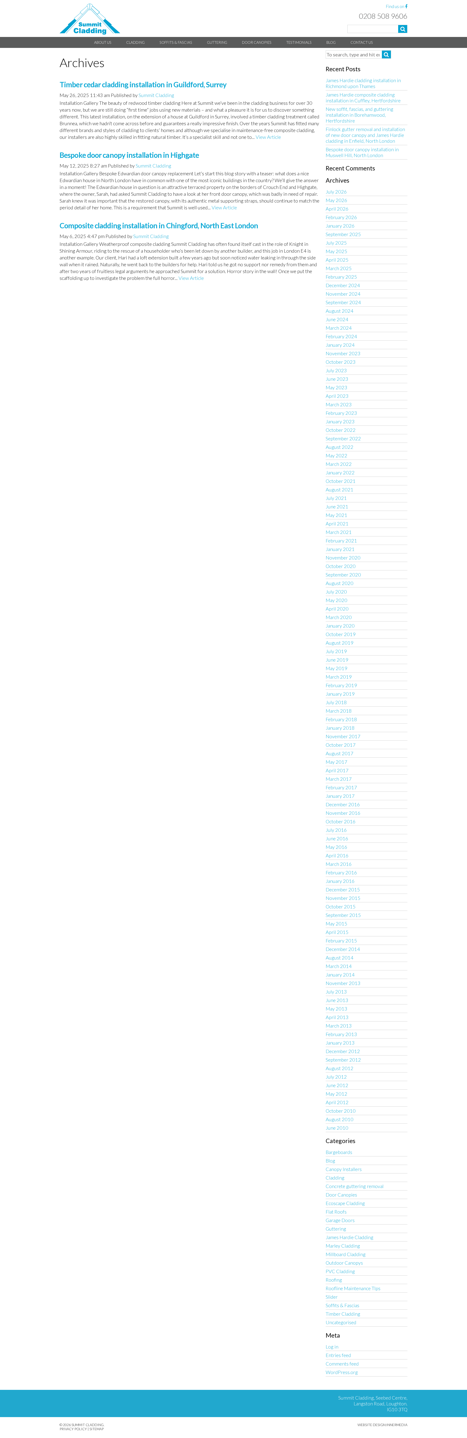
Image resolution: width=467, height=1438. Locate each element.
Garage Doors (340, 1220)
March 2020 (339, 617)
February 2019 (341, 685)
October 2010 (341, 1111)
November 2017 (343, 736)
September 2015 (343, 915)
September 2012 (343, 1060)
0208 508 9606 (383, 15)
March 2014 (339, 966)
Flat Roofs (336, 1212)
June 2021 (337, 506)
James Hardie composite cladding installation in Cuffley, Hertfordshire (363, 97)
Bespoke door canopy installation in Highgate (129, 155)
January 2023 (340, 421)
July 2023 (336, 370)
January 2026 (340, 226)
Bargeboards (339, 1152)
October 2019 (341, 634)
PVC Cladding (340, 1271)
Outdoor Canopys (344, 1263)
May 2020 (336, 600)
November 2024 (343, 294)
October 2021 (341, 481)
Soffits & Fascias (176, 42)
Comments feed (342, 1364)
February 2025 (341, 277)
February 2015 (341, 940)
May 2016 (336, 847)
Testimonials (299, 42)
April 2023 (337, 396)
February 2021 (341, 540)
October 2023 (341, 362)
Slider (332, 1297)
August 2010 (339, 1119)
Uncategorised (341, 1322)
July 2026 (336, 192)
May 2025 (336, 251)
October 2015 (341, 906)
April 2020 (337, 609)
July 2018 (336, 702)
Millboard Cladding (346, 1254)
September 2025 (343, 234)
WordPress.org (342, 1372)
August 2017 (339, 753)
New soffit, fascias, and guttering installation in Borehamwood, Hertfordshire (359, 115)
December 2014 (343, 949)
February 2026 (341, 217)
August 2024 (339, 311)
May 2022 (336, 455)
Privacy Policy (73, 1429)
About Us (102, 42)
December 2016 (343, 804)
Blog (331, 42)
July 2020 (336, 592)
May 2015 (336, 923)
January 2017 (340, 796)
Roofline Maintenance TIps (353, 1288)
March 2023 (339, 404)
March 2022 (339, 464)
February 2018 (341, 719)
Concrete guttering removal (355, 1186)
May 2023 (336, 387)
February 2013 (341, 1034)
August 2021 (339, 489)
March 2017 (339, 779)
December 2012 (343, 1051)
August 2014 (339, 957)
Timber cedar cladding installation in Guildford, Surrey (143, 84)
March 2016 (339, 864)
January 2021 (340, 549)
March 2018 (339, 711)
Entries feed (338, 1355)
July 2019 (336, 651)
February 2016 (341, 872)
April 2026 (337, 209)
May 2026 (336, 200)
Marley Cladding (343, 1246)
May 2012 (336, 1094)
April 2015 (337, 932)
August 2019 (339, 643)
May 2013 (336, 1009)
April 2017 (337, 770)
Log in (332, 1346)
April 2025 (337, 260)
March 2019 (339, 677)
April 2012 (337, 1102)
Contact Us (361, 42)
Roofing (334, 1280)
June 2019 (337, 660)
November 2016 (343, 813)
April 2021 (337, 523)
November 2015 (343, 898)
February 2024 (341, 336)
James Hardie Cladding (349, 1237)
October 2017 (341, 745)
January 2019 (340, 694)
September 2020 (343, 574)
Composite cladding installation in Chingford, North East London (159, 225)
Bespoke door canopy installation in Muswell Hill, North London (362, 152)
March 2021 (339, 532)
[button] (402, 29)
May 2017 (336, 762)
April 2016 (337, 855)
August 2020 (339, 583)
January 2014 (340, 974)
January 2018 (340, 728)
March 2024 (339, 328)
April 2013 (337, 1017)
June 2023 (337, 379)
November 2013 (343, 983)
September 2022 (343, 438)
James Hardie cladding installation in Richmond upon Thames (363, 83)
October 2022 (341, 430)
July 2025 (336, 243)
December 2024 (343, 285)
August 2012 (339, 1068)
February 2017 (341, 787)
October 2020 (341, 566)
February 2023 (341, 413)
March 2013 (339, 1026)
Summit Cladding (156, 95)
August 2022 (339, 447)
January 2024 (340, 345)
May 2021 (336, 515)
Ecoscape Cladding (345, 1203)
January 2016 (340, 881)
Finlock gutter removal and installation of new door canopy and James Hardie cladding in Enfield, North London (365, 135)
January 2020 (340, 626)
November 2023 (343, 353)
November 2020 (343, 557)
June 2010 (337, 1128)
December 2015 (343, 889)
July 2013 (336, 991)
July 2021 (336, 498)
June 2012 (337, 1085)
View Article (268, 137)
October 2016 (341, 821)
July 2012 (336, 1077)
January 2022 (340, 472)
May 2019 (336, 668)
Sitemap (97, 1429)
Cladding (135, 42)
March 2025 (339, 268)
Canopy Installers (344, 1169)
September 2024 (343, 302)
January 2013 (340, 1043)
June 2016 (337, 838)
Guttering (217, 42)
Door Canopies (256, 42)
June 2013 (337, 1000)
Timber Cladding (343, 1314)
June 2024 (337, 319)
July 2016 (336, 830)
